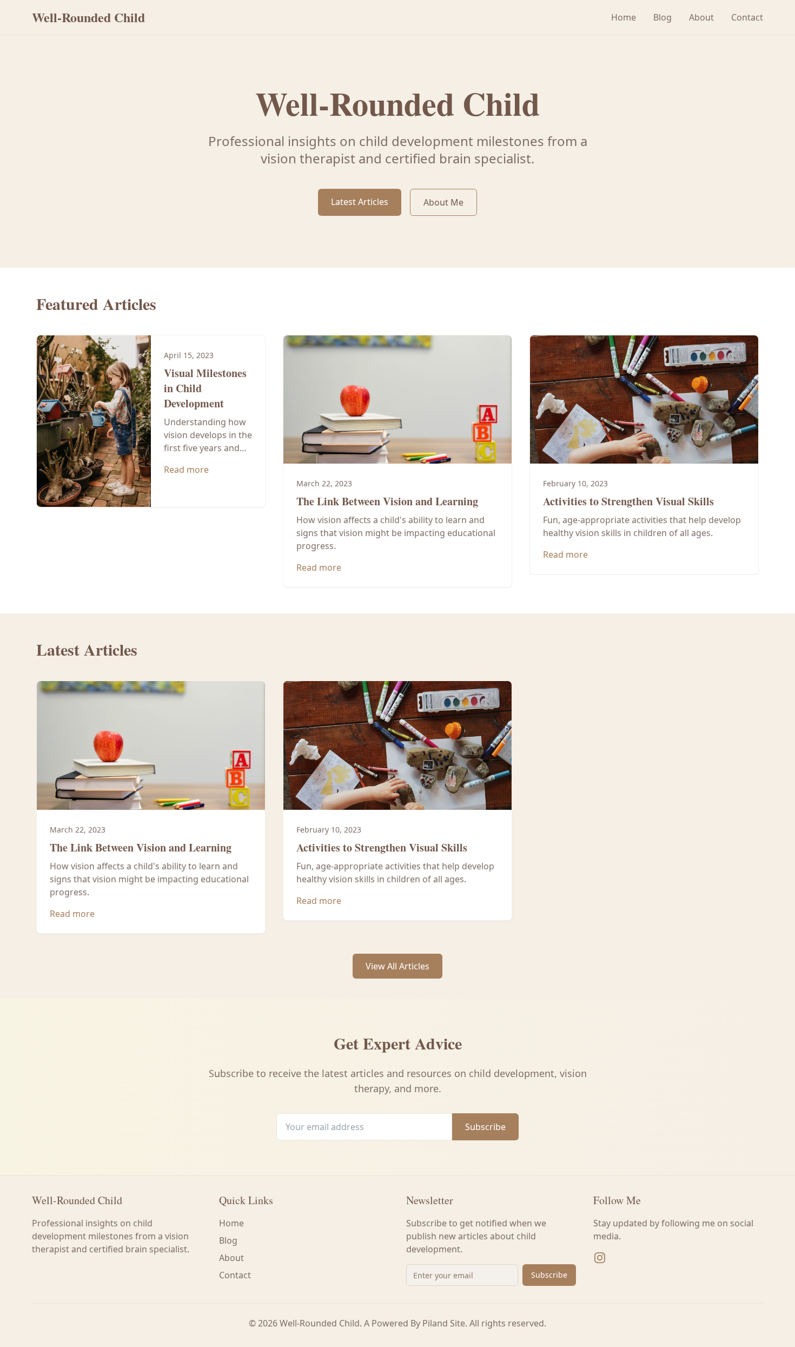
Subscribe (485, 1127)
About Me (443, 202)
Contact (747, 17)
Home (623, 17)
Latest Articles (359, 202)
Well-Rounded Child (88, 17)
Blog (662, 17)
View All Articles (397, 966)
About (701, 17)
